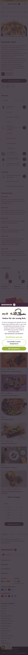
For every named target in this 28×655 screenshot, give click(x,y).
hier (14, 331)
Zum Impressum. (19, 333)
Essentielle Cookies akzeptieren (14, 342)
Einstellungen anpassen (14, 337)
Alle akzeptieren (14, 348)
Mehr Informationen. (10, 333)
